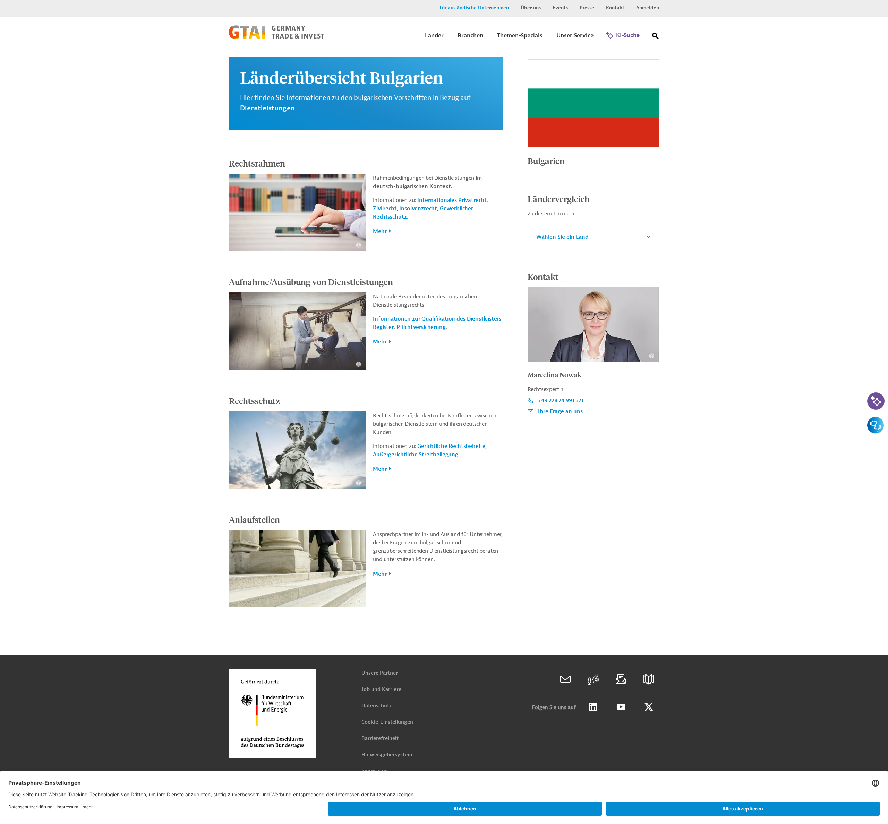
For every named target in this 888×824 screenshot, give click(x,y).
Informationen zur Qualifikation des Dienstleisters (437, 318)
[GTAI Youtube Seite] (620, 707)
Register (383, 327)
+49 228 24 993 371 (560, 400)
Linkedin (593, 707)
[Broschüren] (648, 679)
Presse (587, 8)
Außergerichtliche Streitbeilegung (415, 454)
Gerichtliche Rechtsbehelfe (451, 446)
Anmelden (647, 8)
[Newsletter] (620, 679)
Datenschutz (376, 706)
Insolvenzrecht (418, 208)
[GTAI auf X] (648, 707)
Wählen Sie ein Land (562, 236)
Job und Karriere (381, 689)
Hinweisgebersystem (386, 754)
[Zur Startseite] (276, 37)
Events (560, 8)
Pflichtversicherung (421, 327)
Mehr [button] (380, 231)
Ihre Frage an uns (560, 411)
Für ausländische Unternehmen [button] (474, 8)
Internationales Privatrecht (452, 200)
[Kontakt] (565, 679)
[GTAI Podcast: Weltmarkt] (593, 679)
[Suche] (655, 37)
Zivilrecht (384, 208)
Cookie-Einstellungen (387, 722)
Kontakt (615, 8)
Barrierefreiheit (380, 738)
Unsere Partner (379, 673)
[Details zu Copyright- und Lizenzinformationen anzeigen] (358, 245)
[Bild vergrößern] (593, 103)
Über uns (531, 8)
